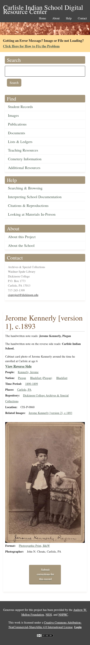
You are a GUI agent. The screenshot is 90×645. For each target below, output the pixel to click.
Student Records (20, 106)
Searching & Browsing (25, 187)
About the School (21, 245)
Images (13, 115)
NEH (49, 614)
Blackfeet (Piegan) (41, 378)
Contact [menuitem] (82, 18)
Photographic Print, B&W (34, 546)
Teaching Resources (23, 150)
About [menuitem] (56, 18)
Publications (17, 124)
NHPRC (63, 614)
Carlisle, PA (24, 389)
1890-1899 (31, 384)
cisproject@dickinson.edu (23, 295)
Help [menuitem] (69, 18)
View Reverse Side (18, 366)
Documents (16, 132)
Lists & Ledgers (20, 141)
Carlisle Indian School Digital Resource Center (43, 7)
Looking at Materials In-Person (31, 214)
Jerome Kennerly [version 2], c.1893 (50, 413)
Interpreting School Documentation (35, 196)
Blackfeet (61, 378)
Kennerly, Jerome (28, 372)
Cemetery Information (24, 158)
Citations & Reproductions (28, 205)
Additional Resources (24, 167)
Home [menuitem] (42, 18)
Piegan (22, 378)
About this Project (22, 236)
